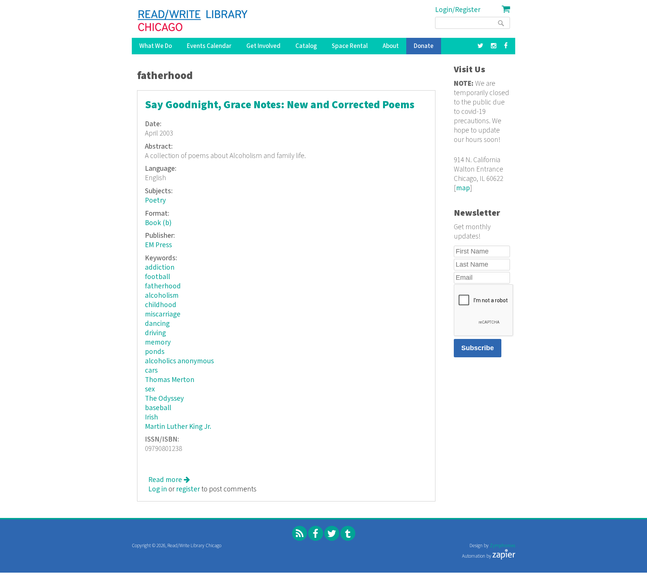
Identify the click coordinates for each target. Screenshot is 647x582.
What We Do (155, 46)
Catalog (306, 46)
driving (155, 333)
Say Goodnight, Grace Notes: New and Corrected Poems (279, 105)
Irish (151, 417)
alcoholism (162, 295)
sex (150, 389)
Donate (424, 46)
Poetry (155, 200)
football (157, 277)
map (463, 188)
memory (158, 342)
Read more (169, 480)
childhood (160, 305)
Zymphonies (502, 546)
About (391, 46)
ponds (154, 352)
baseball (158, 408)
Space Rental (350, 46)
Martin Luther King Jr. (178, 426)
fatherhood (163, 286)
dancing (157, 323)
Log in (157, 489)
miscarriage (162, 314)
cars (151, 370)
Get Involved (263, 46)
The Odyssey (164, 398)
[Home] (193, 20)
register (188, 489)
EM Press (158, 245)
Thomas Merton (169, 380)
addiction (159, 267)
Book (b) (158, 223)
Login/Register (457, 10)
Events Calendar (209, 46)
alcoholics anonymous (179, 361)
